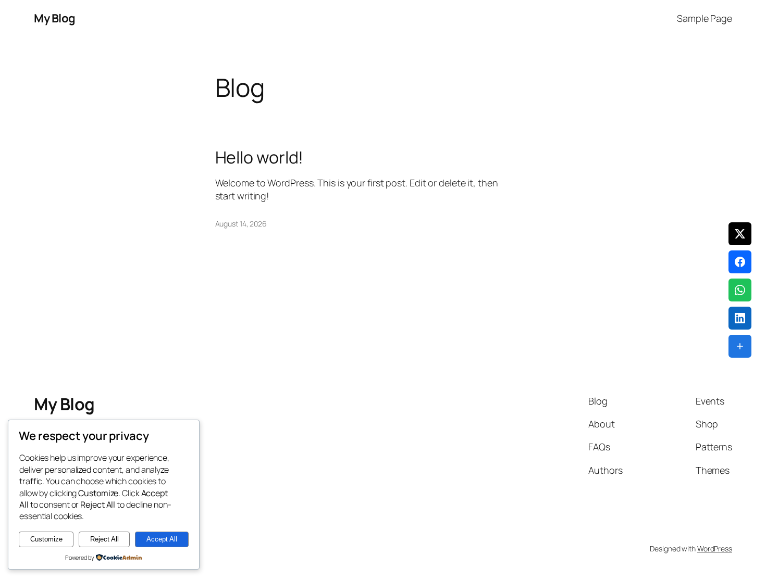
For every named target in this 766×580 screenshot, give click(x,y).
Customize (46, 539)
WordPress (714, 548)
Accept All (161, 539)
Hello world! (259, 157)
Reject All (104, 539)
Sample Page (704, 18)
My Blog (55, 18)
